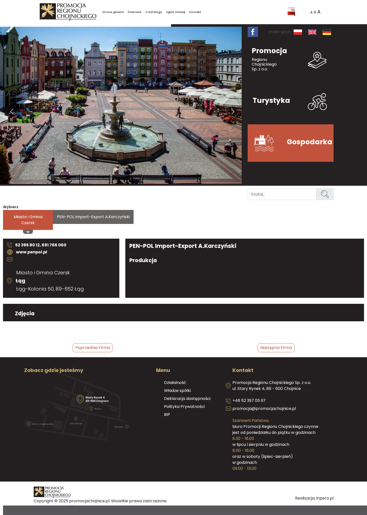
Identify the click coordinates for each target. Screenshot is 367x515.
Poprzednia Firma (92, 347)
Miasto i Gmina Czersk (28, 220)
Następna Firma (276, 347)
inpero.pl (325, 498)
